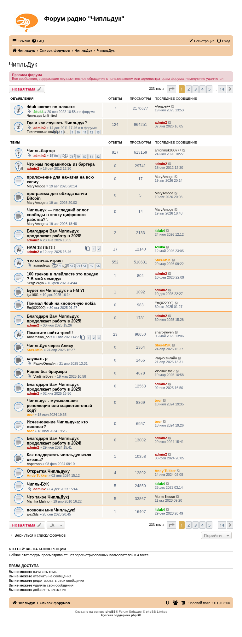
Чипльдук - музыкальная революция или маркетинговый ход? (59, 405)
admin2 (39, 128)
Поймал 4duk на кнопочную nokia (61, 303)
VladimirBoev (43, 376)
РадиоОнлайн (44, 363)
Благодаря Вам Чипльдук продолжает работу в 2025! (54, 318)
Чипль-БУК (38, 484)
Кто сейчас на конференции (37, 549)
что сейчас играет (45, 260)
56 (98, 266)
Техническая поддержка (46, 131)
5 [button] (209, 89)
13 (98, 132)
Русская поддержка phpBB (121, 615)
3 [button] (195, 89)
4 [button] (202, 89)
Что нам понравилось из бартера (61, 164)
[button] (171, 89)
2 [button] (188, 89)
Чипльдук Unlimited (42, 115)
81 (91, 157)
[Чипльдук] (27, 21)
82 (98, 157)
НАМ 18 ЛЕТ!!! (41, 247)
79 (78, 157)
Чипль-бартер (41, 150)
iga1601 (33, 295)
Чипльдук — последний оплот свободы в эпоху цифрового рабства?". (58, 215)
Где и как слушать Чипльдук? (57, 123)
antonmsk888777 (168, 150)
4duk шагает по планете (51, 106)
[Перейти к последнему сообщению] (173, 106)
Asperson (34, 464)
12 (91, 132)
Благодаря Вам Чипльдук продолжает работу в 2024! (54, 440)
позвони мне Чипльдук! (51, 510)
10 (78, 132)
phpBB (111, 611)
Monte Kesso (165, 496)
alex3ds (33, 514)
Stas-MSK (163, 260)
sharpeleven (164, 332)
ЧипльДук (23, 64)
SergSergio (35, 283)
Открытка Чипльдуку (48, 471)
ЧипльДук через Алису (50, 345)
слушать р (37, 358)
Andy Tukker (37, 475)
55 (91, 266)
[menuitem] (38, 41)
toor (30, 414)
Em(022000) (36, 308)
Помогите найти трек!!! (50, 332)
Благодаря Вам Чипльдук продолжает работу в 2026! (54, 233)
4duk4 (38, 112)
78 (71, 157)
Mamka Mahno (38, 501)
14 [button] (222, 89)
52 (71, 266)
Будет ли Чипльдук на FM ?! (55, 290)
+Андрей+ (162, 106)
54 (84, 266)
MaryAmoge (36, 186)
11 (84, 132)
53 (78, 266)
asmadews (41, 265)
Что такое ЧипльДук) (48, 497)
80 (84, 157)
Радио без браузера (47, 371)
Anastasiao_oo (38, 337)
